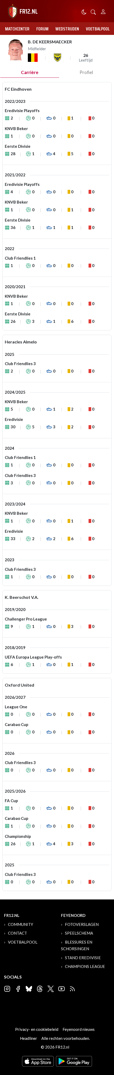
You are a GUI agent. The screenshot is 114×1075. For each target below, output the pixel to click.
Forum (42, 28)
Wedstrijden (67, 28)
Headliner (28, 1038)
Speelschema (79, 933)
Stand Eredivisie (83, 957)
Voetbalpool (98, 28)
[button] (93, 11)
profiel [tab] (86, 72)
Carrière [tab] (29, 72)
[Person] (103, 11)
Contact (17, 933)
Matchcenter (17, 28)
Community (20, 924)
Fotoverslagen (82, 924)
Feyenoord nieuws (79, 1029)
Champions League (85, 966)
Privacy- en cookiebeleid (36, 1029)
